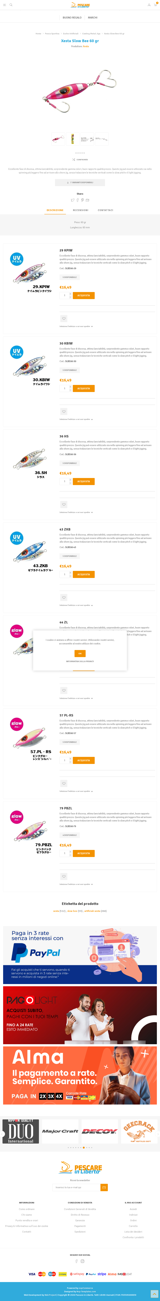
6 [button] (80, 1147)
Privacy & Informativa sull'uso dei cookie (26, 1226)
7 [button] (83, 1147)
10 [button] (91, 1147)
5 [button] (78, 1147)
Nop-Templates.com (86, 1291)
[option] (20, 1131)
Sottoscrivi (104, 1187)
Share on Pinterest (82, 200)
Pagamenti (80, 1226)
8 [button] (85, 1147)
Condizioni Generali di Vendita (80, 1209)
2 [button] (70, 1147)
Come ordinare (27, 1209)
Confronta (82, 160)
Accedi (133, 1209)
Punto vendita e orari (26, 1220)
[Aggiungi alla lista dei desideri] (63, 318)
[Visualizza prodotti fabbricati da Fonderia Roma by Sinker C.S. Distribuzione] (60, 1131)
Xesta (86, 46)
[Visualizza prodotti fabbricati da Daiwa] (100, 1131)
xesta (56, 911)
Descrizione (55, 210)
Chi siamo (26, 1214)
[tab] (55, 210)
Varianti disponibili (81, 182)
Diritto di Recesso (80, 1214)
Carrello (133, 1226)
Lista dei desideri (133, 1231)
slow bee (72, 911)
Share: (80, 193)
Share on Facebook (77, 200)
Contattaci (105, 210)
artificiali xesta (92, 911)
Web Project (50, 1295)
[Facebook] (76, 1261)
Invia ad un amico (87, 200)
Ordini (133, 1220)
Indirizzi (133, 1214)
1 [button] (68, 1147)
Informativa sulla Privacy (80, 661)
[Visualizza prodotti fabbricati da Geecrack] (20, 1131)
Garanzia (80, 1220)
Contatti (26, 1231)
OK (80, 653)
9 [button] (89, 1148)
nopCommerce (86, 1288)
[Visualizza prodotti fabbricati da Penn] (139, 1131)
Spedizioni (80, 1231)
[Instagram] (82, 1261)
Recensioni (80, 210)
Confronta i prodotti (133, 1237)
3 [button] (73, 1147)
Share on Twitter (72, 200)
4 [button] (75, 1147)
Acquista (84, 295)
